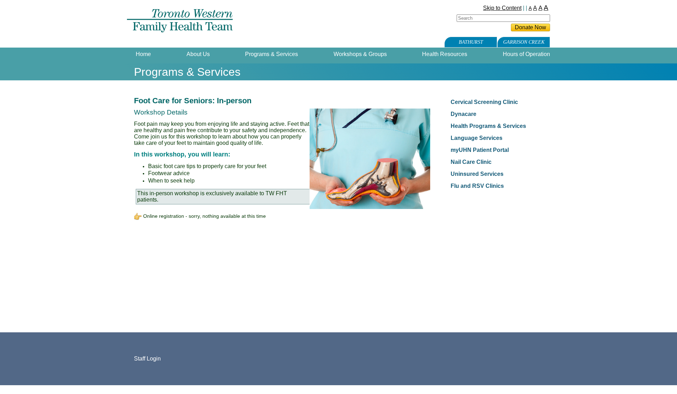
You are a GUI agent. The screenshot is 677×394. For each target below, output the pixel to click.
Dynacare (463, 114)
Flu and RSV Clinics (477, 186)
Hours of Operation (526, 54)
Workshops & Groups (360, 54)
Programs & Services (271, 54)
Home (143, 54)
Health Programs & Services (488, 126)
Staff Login (147, 359)
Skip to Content (502, 8)
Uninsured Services (477, 174)
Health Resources (444, 54)
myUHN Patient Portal (480, 150)
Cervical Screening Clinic (484, 102)
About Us (198, 54)
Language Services (476, 138)
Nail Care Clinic (471, 162)
